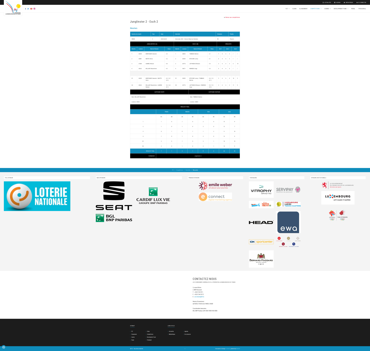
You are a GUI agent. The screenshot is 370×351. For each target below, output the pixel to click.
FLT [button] (287, 9)
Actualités (327, 2)
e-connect (227, 348)
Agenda (338, 2)
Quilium (238, 348)
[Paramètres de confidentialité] (3, 347)
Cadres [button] (326, 9)
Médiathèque (349, 2)
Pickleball (362, 9)
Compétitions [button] (315, 9)
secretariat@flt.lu (199, 297)
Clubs (294, 9)
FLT (173, 170)
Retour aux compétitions (232, 17)
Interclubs (188, 170)
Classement (303, 9)
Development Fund (151, 337)
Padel (353, 9)
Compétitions (179, 170)
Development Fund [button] (340, 9)
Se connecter (362, 2)
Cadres (133, 337)
